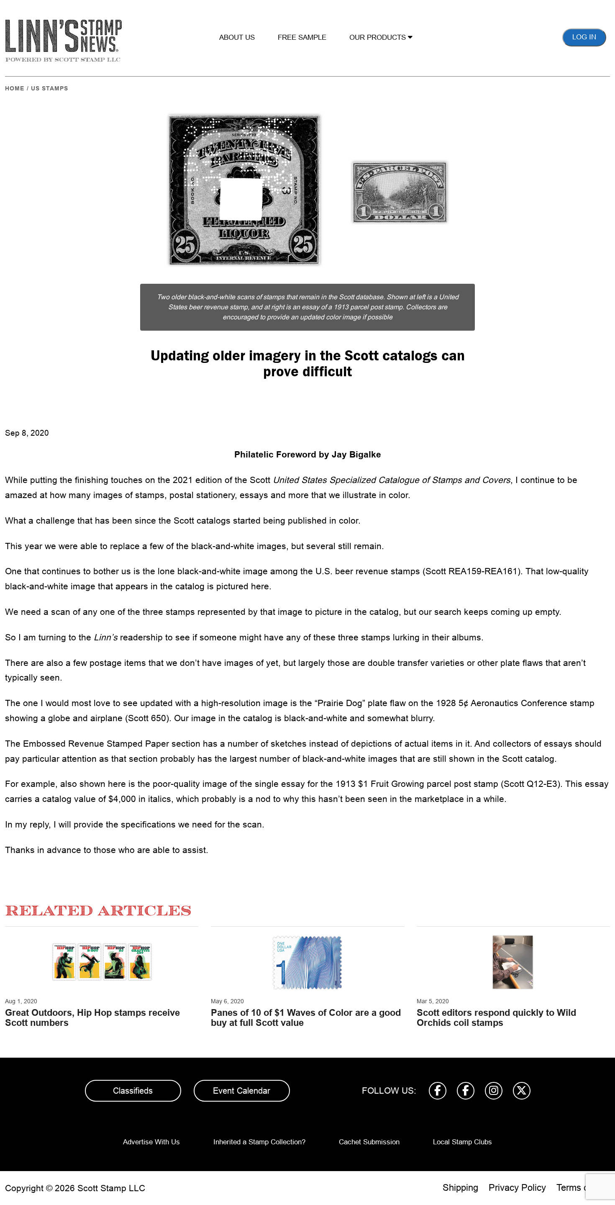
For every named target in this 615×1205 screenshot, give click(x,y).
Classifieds (133, 1090)
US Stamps (49, 88)
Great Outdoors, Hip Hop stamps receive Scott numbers (92, 1017)
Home (14, 88)
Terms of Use (583, 1187)
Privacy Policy (517, 1187)
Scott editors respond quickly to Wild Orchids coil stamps (496, 1017)
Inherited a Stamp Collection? (259, 1142)
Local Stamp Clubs (462, 1142)
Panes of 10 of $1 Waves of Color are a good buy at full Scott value (306, 1017)
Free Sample (302, 37)
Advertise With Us (151, 1142)
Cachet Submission (369, 1142)
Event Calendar (241, 1090)
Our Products (378, 37)
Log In (584, 37)
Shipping (460, 1187)
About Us (237, 37)
